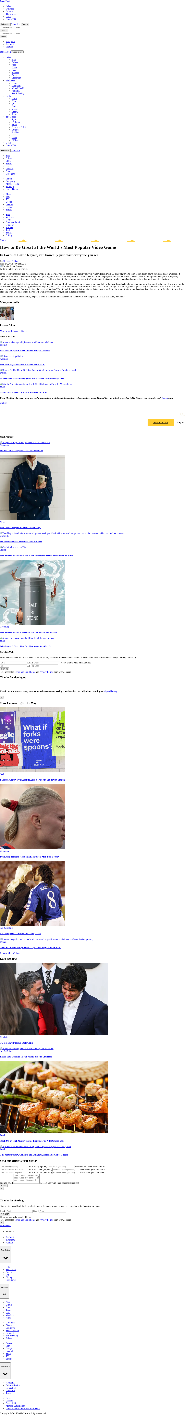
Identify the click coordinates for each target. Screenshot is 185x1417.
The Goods (11, 14)
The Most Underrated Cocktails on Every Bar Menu (21, 541)
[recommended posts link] (32, 771)
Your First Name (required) (39, 1169)
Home (14, 124)
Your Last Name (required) (39, 1172)
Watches (15, 72)
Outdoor (15, 130)
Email (30, 662)
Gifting (15, 140)
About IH (10, 1382)
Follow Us (5, 24)
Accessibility (11, 1403)
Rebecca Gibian (10, 261)
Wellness (10, 9)
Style (14, 59)
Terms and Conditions (24, 672)
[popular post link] (25, 442)
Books (14, 106)
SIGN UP (5, 1214)
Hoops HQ (11, 19)
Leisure (9, 6)
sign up (164, 398)
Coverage (10, 1272)
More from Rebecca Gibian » (13, 331)
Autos (14, 75)
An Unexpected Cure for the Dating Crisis (20, 933)
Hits (8, 1267)
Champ (9, 1277)
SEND (3, 1186)
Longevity (16, 85)
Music (14, 98)
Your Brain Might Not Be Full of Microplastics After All (22, 364)
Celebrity (4, 1037)
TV (13, 104)
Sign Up (4, 669)
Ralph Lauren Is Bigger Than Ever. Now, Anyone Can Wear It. (25, 646)
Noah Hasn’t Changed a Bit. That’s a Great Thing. (20, 528)
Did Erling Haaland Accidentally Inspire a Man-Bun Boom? (29, 856)
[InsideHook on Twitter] (182, 414)
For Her (15, 132)
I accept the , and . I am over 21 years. (37, 672)
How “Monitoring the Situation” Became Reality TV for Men (25, 350)
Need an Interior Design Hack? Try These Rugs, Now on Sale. (30, 947)
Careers (9, 1400)
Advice (9, 1338)
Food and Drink (19, 127)
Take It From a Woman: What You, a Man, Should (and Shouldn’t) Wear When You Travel (36, 555)
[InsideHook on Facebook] (175, 414)
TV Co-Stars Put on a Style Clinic (16, 1043)
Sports (14, 114)
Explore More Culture (10, 953)
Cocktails (4, 536)
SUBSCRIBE (160, 422)
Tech (14, 135)
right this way (110, 691)
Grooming (16, 78)
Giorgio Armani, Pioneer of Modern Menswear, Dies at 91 (23, 392)
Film (14, 101)
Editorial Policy (13, 1385)
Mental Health (18, 88)
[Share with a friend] (168, 414)
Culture (9, 11)
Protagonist (11, 1280)
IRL (8, 1274)
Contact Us (11, 1388)
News (2, 522)
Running (16, 91)
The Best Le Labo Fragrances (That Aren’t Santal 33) (21, 451)
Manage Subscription (15, 1406)
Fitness (15, 83)
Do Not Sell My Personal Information (23, 1408)
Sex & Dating (18, 93)
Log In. (181, 422)
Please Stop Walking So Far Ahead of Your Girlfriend (26, 1056)
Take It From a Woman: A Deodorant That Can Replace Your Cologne (28, 632)
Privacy (9, 1398)
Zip (28, 665)
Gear (14, 70)
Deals (8, 16)
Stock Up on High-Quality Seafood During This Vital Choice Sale (32, 1141)
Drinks (15, 62)
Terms (8, 1393)
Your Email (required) (37, 1166)
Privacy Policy (46, 672)
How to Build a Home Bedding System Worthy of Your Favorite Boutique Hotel (32, 378)
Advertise (10, 1390)
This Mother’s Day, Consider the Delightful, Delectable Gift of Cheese (34, 1154)
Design (15, 111)
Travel (14, 67)
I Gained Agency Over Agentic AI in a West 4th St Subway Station (32, 780)
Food (14, 65)
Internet (15, 109)
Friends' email (6, 1183)
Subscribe (15, 24)
